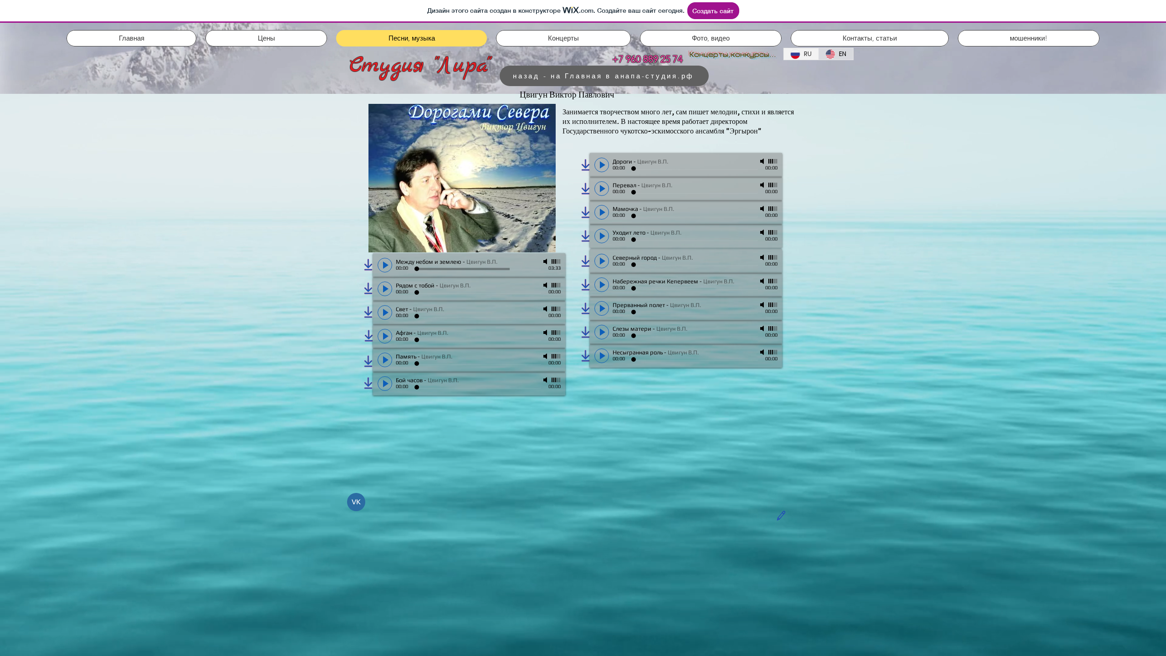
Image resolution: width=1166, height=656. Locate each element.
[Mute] (762, 161)
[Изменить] (781, 516)
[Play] (601, 164)
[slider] (772, 161)
